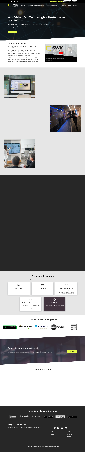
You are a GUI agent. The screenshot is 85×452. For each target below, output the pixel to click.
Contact (52, 435)
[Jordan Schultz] (12, 213)
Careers (21, 32)
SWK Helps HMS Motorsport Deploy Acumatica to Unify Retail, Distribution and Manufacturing (42, 396)
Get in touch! (72, 351)
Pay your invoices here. (19, 291)
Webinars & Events (66, 288)
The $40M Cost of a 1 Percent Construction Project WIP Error (16, 395)
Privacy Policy (56, 446)
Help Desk (42, 288)
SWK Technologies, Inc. (37, 446)
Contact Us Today (54, 303)
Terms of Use (51, 446)
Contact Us (12, 32)
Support (60, 1)
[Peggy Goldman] (12, 190)
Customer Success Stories (30, 303)
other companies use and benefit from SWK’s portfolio (30, 306)
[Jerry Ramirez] (12, 267)
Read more (13, 402)
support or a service (43, 291)
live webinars (68, 291)
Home (51, 431)
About (51, 433)
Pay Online (74, 1)
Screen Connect (54, 1)
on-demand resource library (68, 292)
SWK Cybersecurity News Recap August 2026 (65, 394)
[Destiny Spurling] (12, 247)
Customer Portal (67, 1)
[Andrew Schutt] (12, 227)
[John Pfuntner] (12, 256)
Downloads (69, 436)
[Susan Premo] (12, 201)
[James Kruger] (12, 238)
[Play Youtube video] (61, 53)
